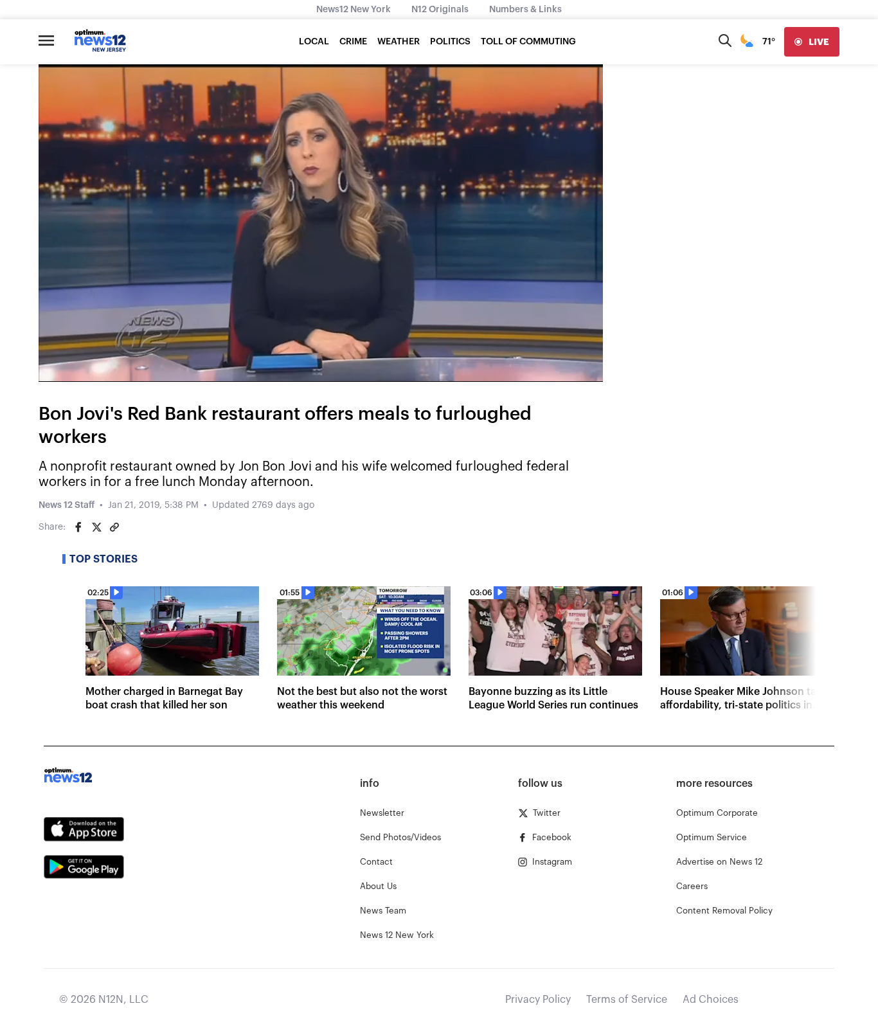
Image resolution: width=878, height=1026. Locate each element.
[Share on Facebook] (78, 527)
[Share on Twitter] (96, 527)
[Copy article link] (114, 527)
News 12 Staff (66, 505)
